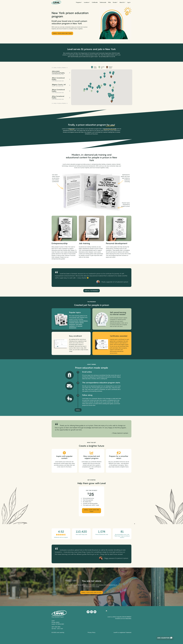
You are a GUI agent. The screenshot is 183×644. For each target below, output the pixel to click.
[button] (92, 91)
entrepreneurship (73, 321)
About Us (122, 2)
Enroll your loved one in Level (91, 592)
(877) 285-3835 (56, 627)
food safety (79, 324)
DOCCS (114, 53)
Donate (115, 2)
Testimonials (103, 2)
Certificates (95, 2)
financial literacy (83, 321)
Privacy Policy (91, 632)
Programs (78, 2)
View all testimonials (92, 290)
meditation (72, 326)
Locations (86, 2)
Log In (128, 2)
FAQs (109, 2)
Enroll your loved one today (62, 33)
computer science (74, 322)
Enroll (78, 410)
